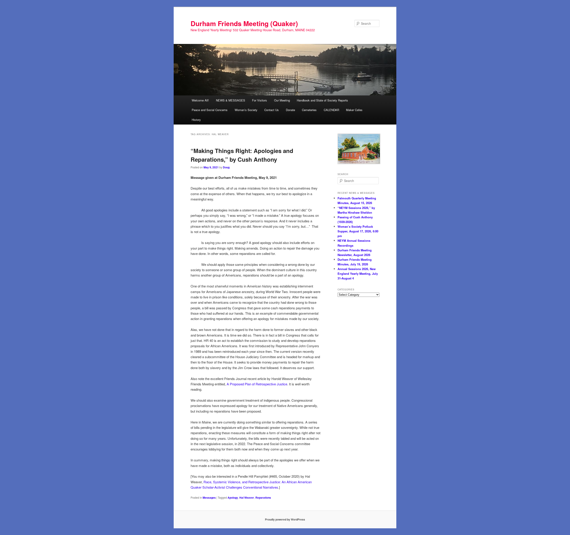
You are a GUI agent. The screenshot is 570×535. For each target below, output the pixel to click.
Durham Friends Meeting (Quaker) (244, 23)
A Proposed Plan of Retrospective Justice (257, 384)
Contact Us (271, 110)
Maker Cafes (354, 110)
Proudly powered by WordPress (285, 519)
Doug (226, 167)
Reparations (263, 498)
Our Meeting (282, 100)
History (196, 120)
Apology (233, 498)
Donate (290, 110)
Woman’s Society (246, 110)
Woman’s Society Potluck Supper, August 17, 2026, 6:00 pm (358, 231)
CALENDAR (331, 110)
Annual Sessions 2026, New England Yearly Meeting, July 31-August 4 (358, 273)
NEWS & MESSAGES (230, 100)
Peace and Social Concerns (210, 110)
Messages (209, 498)
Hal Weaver (246, 498)
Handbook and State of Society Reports (322, 100)
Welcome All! (200, 100)
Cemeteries (309, 110)
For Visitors (259, 100)
